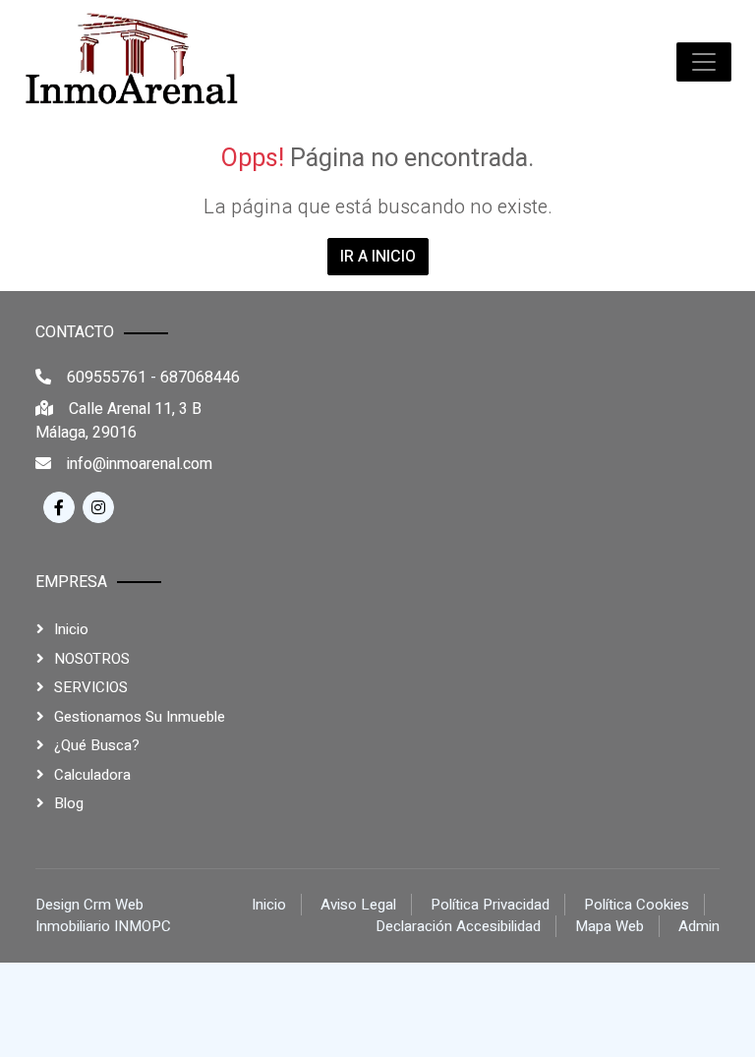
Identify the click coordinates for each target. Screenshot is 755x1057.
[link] (132, 62)
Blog (69, 803)
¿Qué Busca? (97, 745)
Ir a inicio (378, 256)
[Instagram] (98, 507)
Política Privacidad (490, 904)
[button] (703, 62)
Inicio (71, 629)
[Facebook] (59, 507)
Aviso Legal (358, 904)
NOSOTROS (92, 659)
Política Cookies (636, 904)
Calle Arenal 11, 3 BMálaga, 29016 (118, 420)
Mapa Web (609, 926)
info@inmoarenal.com (139, 464)
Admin (699, 926)
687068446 (200, 377)
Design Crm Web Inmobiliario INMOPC (103, 916)
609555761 (106, 377)
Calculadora (92, 775)
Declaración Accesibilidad (458, 926)
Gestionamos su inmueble (139, 717)
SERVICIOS (91, 687)
